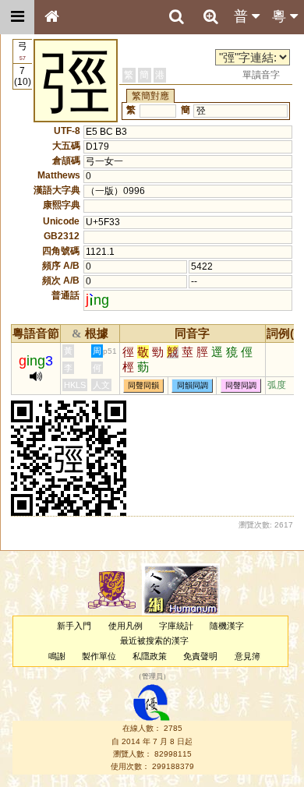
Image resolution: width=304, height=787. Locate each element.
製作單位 (99, 656)
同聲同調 (240, 385)
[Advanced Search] (210, 16)
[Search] (176, 17)
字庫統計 (176, 625)
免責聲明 (200, 656)
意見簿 (247, 656)
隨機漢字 (227, 625)
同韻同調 (192, 385)
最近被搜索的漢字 (154, 640)
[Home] (51, 17)
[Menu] (17, 17)
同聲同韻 (143, 385)
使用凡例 (125, 625)
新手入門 (74, 625)
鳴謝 (56, 656)
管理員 (152, 676)
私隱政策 (150, 656)
